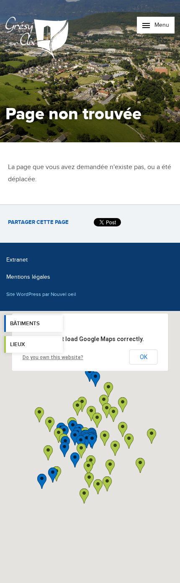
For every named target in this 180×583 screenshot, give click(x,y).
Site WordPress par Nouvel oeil (41, 294)
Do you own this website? (53, 357)
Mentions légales (28, 276)
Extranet (17, 259)
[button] (115, 448)
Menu (161, 24)
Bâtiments (25, 323)
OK (143, 357)
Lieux (17, 344)
